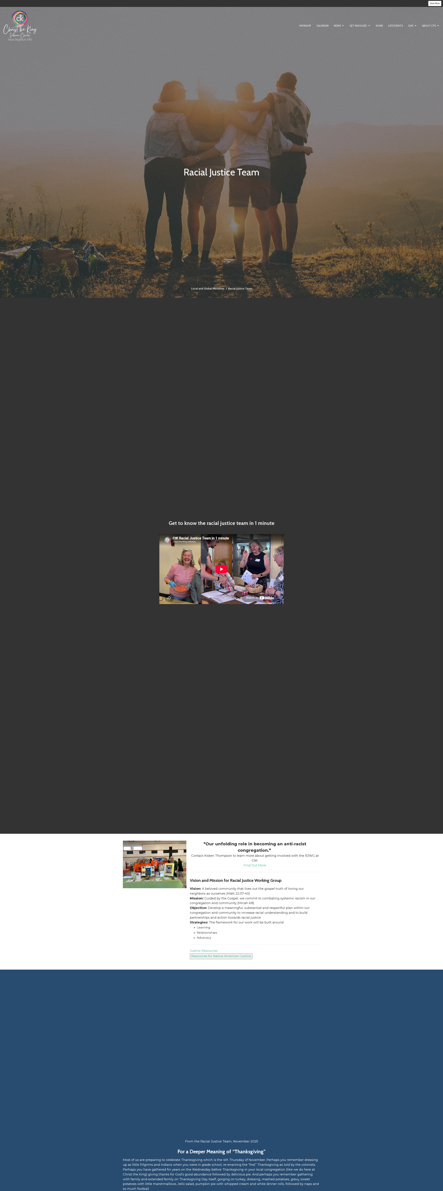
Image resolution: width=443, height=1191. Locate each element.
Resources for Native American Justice (221, 956)
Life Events (395, 25)
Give (410, 25)
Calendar (322, 25)
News (337, 25)
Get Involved (358, 25)
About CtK (429, 25)
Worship (305, 25)
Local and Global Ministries (207, 288)
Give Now (435, 3)
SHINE (379, 25)
